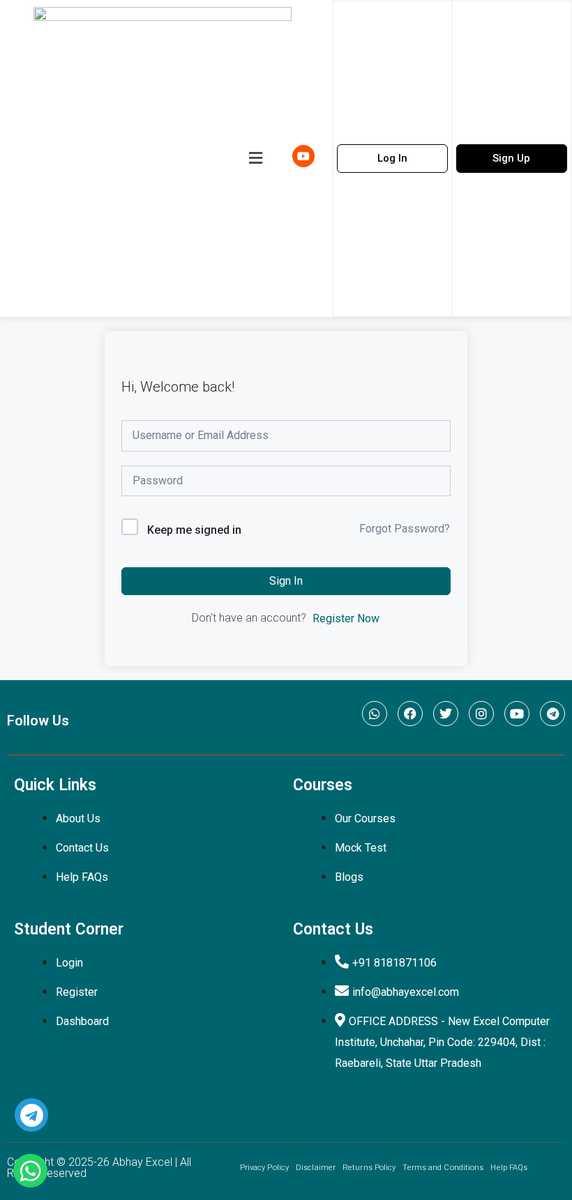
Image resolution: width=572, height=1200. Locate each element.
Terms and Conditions (442, 1167)
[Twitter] (445, 713)
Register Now (346, 618)
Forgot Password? (404, 528)
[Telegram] (552, 713)
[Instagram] (481, 713)
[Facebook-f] (410, 713)
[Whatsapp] (374, 713)
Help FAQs (508, 1167)
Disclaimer (316, 1167)
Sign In (286, 580)
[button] (255, 158)
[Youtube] (516, 713)
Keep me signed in (194, 530)
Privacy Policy (264, 1167)
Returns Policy (369, 1167)
